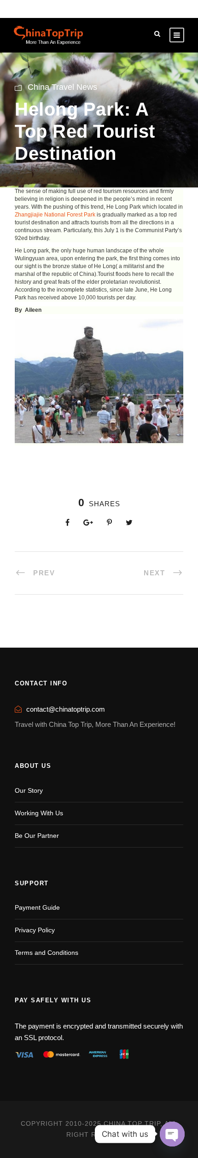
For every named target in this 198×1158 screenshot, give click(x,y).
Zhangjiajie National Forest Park (55, 214)
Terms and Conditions (46, 952)
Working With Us (39, 813)
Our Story (29, 790)
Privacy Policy (35, 930)
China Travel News (62, 87)
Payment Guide (37, 907)
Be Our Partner (37, 835)
